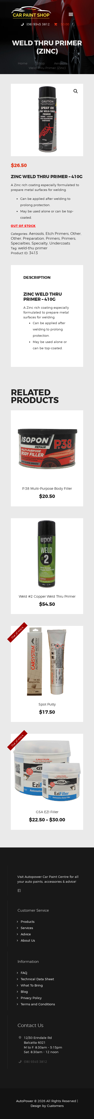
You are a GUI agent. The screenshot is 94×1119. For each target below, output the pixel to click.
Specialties (20, 243)
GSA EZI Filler (47, 812)
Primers (53, 238)
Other (75, 233)
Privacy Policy (31, 998)
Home (22, 63)
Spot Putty (47, 704)
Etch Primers (57, 233)
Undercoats (59, 243)
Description (37, 278)
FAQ (24, 973)
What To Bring (32, 985)
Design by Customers (47, 1106)
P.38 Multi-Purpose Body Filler (47, 488)
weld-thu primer (32, 248)
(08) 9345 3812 (35, 1061)
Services (27, 928)
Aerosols (60, 63)
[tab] (38, 278)
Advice (26, 934)
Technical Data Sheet (37, 979)
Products (27, 921)
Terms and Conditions (38, 1004)
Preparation (33, 238)
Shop (41, 63)
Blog (24, 991)
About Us (28, 940)
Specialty (40, 243)
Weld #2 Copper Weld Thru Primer (47, 596)
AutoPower (24, 1101)
